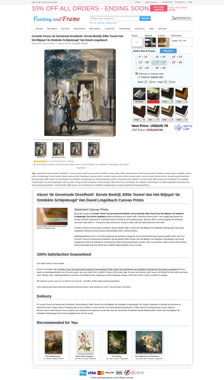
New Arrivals (79, 29)
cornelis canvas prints (112, 176)
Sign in (35, 2)
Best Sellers (95, 29)
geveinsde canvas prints (48, 173)
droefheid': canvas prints (70, 173)
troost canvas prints (132, 176)
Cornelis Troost (80, 43)
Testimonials (124, 29)
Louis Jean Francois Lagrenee (150, 359)
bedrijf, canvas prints (110, 173)
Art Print (40, 157)
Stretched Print (58, 157)
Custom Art (167, 2)
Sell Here (162, 29)
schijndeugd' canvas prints (49, 176)
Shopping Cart (183, 18)
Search (145, 18)
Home (137, 2)
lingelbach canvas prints (91, 176)
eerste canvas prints (91, 173)
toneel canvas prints (147, 173)
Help (190, 2)
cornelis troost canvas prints (154, 176)
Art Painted (94, 157)
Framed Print (76, 157)
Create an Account (49, 2)
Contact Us (180, 2)
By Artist (39, 29)
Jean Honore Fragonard (118, 359)
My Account (150, 2)
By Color (65, 29)
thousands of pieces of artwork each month (63, 281)
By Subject (52, 29)
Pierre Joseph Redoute (87, 359)
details (172, 9)
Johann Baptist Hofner (55, 359)
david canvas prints (70, 176)
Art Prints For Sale (57, 18)
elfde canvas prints (128, 173)
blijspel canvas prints (166, 173)
